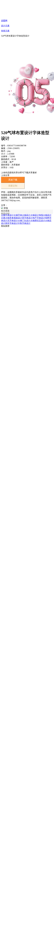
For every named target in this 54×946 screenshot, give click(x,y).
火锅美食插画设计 (13, 218)
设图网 (4, 20)
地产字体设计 (39, 218)
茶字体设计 (27, 218)
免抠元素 (5, 31)
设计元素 (5, 26)
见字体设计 (12, 220)
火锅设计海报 (36, 215)
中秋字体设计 (24, 223)
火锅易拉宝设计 (37, 220)
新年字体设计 (11, 223)
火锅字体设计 (7, 215)
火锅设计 (26, 215)
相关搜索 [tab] (5, 211)
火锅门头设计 (24, 220)
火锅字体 (18, 215)
